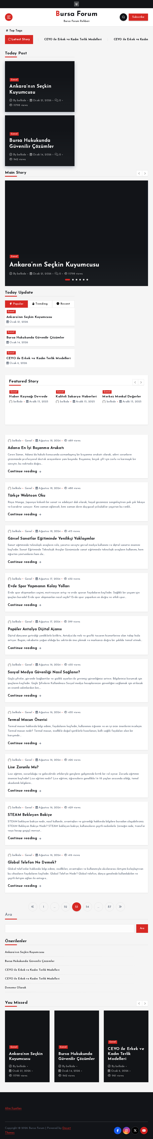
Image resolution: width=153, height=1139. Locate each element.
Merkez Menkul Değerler (121, 396)
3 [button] (76, 279)
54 (87, 907)
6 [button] (87, 279)
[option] (76, 233)
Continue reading (23, 471)
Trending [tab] (41, 304)
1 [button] (67, 279)
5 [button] (83, 279)
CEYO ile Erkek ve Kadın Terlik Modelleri (59, 39)
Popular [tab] (18, 304)
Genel (14, 80)
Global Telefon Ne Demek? (32, 863)
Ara (8, 915)
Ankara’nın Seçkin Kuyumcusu (54, 265)
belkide (21, 100)
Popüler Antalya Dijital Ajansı (35, 629)
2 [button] (73, 279)
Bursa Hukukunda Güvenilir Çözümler (35, 337)
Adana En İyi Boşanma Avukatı (36, 448)
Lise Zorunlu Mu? (23, 767)
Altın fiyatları (13, 1108)
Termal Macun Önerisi (27, 720)
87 (109, 907)
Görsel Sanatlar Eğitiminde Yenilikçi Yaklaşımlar (51, 539)
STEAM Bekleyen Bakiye (30, 815)
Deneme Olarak (15, 987)
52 (65, 907)
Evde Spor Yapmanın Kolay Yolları (39, 586)
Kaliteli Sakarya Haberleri (76, 396)
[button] (139, 173)
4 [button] (80, 279)
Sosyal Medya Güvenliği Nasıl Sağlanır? (44, 672)
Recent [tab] (65, 304)
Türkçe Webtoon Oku (26, 496)
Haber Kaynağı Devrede (28, 396)
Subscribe (138, 17)
